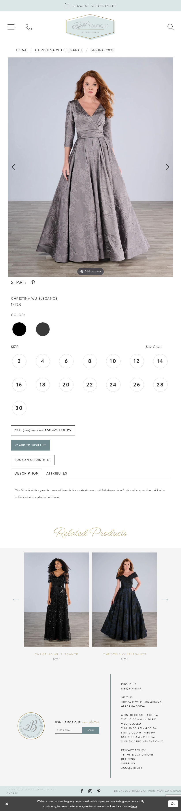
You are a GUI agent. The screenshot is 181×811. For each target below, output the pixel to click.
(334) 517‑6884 (131, 689)
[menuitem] (11, 27)
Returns (128, 759)
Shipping (128, 763)
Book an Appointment (33, 460)
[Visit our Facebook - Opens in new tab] (82, 791)
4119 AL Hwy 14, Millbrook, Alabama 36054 (142, 704)
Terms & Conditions (137, 755)
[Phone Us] (29, 27)
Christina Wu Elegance (59, 50)
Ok (173, 803)
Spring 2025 (103, 50)
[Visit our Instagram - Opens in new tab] (90, 791)
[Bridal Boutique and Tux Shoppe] (90, 27)
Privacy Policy (133, 750)
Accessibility (131, 768)
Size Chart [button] (154, 346)
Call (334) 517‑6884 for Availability (43, 430)
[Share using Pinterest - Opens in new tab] (33, 282)
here (134, 806)
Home (21, 50)
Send (90, 730)
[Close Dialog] (19, 804)
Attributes (56, 473)
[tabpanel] (90, 167)
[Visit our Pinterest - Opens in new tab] (98, 791)
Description (27, 473)
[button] (11, 27)
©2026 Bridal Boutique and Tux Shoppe (31, 791)
